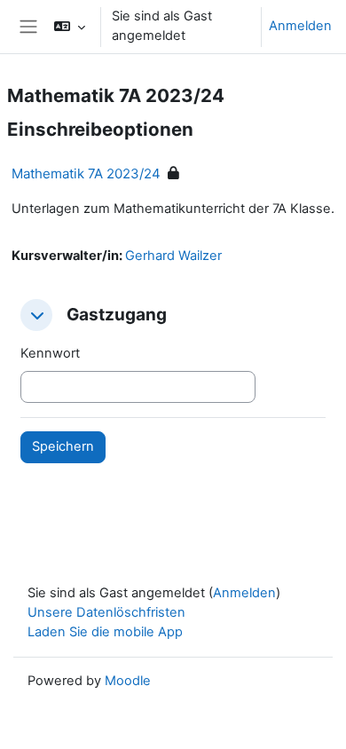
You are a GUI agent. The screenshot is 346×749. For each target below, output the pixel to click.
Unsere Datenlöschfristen (106, 612)
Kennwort (50, 353)
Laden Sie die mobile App (105, 632)
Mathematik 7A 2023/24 (86, 173)
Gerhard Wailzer (173, 256)
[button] (70, 26)
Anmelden (300, 26)
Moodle (128, 681)
